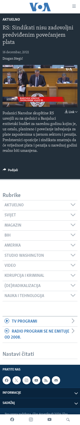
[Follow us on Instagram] (26, 380)
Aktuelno (11, 20)
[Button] (10, 171)
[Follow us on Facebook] (7, 380)
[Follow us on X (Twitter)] (16, 380)
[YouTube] (49, 419)
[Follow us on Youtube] (36, 380)
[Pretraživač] (68, 419)
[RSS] (46, 380)
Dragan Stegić (13, 58)
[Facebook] (12, 419)
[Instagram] (31, 419)
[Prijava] (56, 380)
